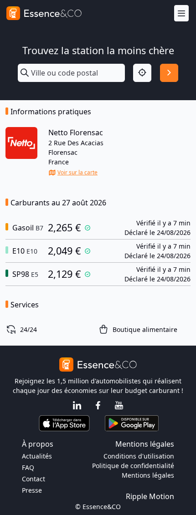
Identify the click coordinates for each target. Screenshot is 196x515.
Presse (32, 490)
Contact (33, 478)
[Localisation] (142, 73)
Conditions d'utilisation (138, 456)
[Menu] (181, 13)
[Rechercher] (169, 73)
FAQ (28, 467)
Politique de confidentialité (133, 465)
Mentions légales (148, 475)
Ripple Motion (150, 496)
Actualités (37, 456)
